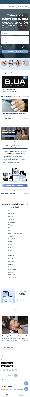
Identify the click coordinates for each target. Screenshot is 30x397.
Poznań (11, 216)
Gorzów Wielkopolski (15, 233)
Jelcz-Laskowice (13, 239)
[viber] (16, 370)
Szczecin (11, 219)
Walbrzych (12, 277)
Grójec (10, 236)
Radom (10, 258)
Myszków (11, 250)
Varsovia (11, 211)
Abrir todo (26, 73)
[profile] (28, 1)
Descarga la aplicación (15, 51)
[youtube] (10, 370)
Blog (2, 355)
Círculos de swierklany (12, 273)
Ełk (9, 228)
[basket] (25, 2)
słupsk (10, 264)
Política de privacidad (6, 381)
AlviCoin (3, 353)
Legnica (11, 244)
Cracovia (11, 214)
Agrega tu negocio (22, 6)
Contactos (3, 361)
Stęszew (11, 267)
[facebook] (4, 370)
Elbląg (10, 225)
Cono (10, 242)
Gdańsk (10, 230)
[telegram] (13, 370)
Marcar (10, 247)
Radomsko (11, 261)
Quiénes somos (4, 359)
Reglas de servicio (5, 379)
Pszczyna (11, 256)
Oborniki (11, 253)
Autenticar (11, 6)
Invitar (8, 135)
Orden (15, 123)
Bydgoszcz (12, 222)
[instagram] (7, 370)
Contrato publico (5, 383)
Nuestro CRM (4, 357)
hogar (7, 395)
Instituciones (21, 395)
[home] (2, 6)
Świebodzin (12, 270)
